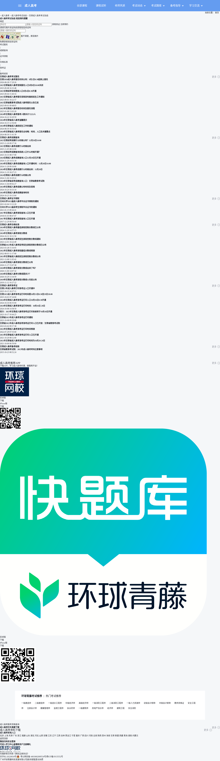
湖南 (130, 736)
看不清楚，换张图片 (29, 36)
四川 (86, 736)
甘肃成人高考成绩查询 (9, 137)
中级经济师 (70, 703)
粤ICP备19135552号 (54, 757)
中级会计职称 (165, 703)
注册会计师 (32, 708)
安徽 (45, 736)
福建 (24, 736)
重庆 (78, 736)
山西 (41, 736)
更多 (214, 77)
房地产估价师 (98, 708)
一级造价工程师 (55, 703)
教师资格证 (179, 703)
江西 (58, 736)
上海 (6, 736)
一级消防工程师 (99, 703)
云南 (95, 736)
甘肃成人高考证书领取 (9, 198)
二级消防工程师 (116, 703)
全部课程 (82, 5)
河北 (37, 736)
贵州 (104, 736)
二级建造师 (39, 703)
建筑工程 (120, 708)
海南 (108, 736)
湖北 (32, 736)
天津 (11, 736)
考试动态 (137, 5)
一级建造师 (26, 703)
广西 (82, 736)
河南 (91, 736)
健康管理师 (45, 708)
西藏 (121, 736)
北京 (2, 736)
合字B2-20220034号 (8, 757)
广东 (15, 736)
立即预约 (64, 24)
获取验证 (56, 24)
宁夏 (73, 736)
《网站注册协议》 (21, 754)
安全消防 (132, 708)
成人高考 (31, 5)
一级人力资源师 (133, 703)
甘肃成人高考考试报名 (9, 76)
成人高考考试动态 (19, 16)
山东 (28, 736)
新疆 (117, 736)
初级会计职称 (149, 703)
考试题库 (156, 5)
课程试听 (101, 5)
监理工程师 (58, 708)
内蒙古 (135, 736)
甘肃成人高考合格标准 (9, 224)
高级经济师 (83, 703)
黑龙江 (68, 736)
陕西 (99, 736)
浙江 (19, 736)
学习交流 (194, 5)
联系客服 (31, 759)
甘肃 (113, 736)
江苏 (50, 736)
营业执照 (39, 759)
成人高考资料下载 (10, 730)
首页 (217, 13)
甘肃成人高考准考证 (8, 285)
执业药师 (71, 708)
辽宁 (54, 736)
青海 (126, 736)
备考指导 (175, 5)
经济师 (110, 708)
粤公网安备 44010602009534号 (33, 757)
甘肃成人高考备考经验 (9, 346)
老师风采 (120, 5)
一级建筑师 (83, 708)
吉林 (63, 736)
